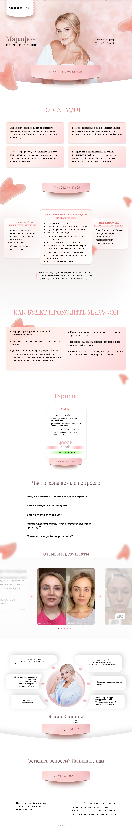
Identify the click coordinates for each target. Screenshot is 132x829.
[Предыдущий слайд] (32, 597)
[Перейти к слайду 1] (58, 628)
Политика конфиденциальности (100, 803)
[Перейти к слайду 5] (64, 628)
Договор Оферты (107, 810)
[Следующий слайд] (100, 597)
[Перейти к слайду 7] (67, 628)
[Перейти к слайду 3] (61, 628)
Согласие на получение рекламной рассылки (94, 814)
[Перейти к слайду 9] (70, 628)
